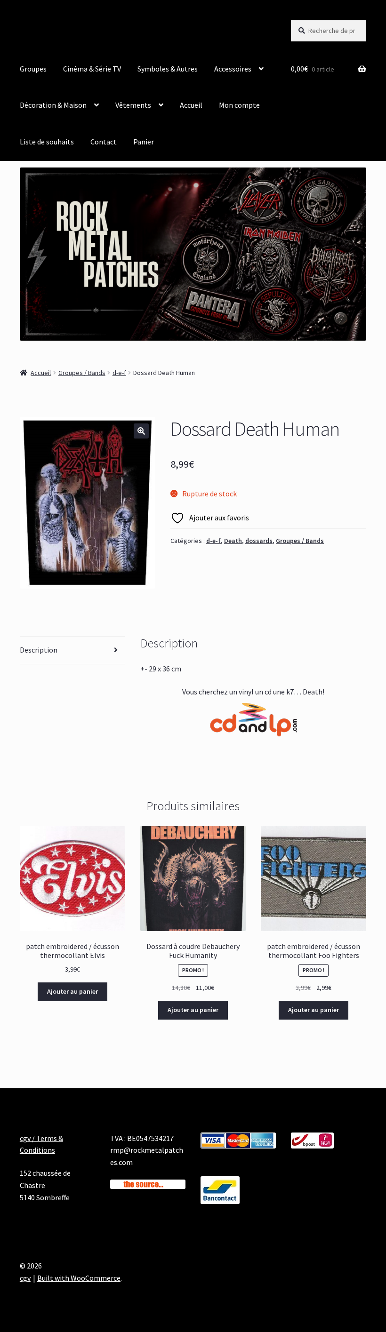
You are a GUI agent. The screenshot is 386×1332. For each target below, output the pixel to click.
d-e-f (119, 372)
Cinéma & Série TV (92, 68)
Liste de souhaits (47, 141)
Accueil (191, 105)
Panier (143, 141)
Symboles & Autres (167, 68)
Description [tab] (38, 649)
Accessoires (232, 68)
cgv (25, 1278)
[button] (141, 431)
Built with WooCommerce (79, 1278)
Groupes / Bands (81, 372)
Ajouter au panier (72, 991)
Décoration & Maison (53, 105)
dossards (259, 540)
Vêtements (133, 105)
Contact (103, 141)
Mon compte (239, 105)
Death (233, 540)
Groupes (33, 68)
